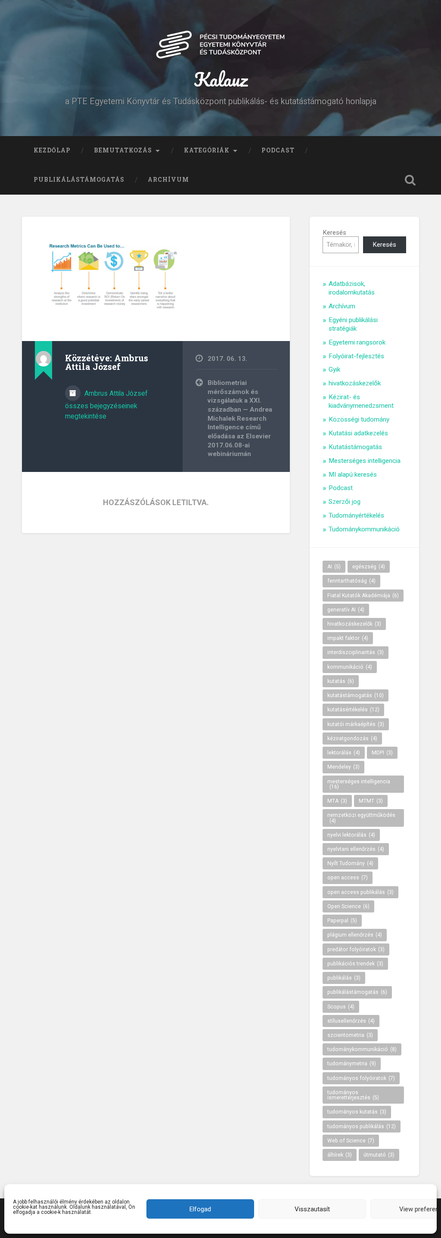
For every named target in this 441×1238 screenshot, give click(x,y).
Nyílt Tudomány (350, 863)
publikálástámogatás (357, 992)
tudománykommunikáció (362, 1049)
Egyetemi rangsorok (357, 342)
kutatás (340, 681)
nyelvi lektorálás (351, 835)
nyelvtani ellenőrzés (355, 849)
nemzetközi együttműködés (361, 817)
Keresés (334, 232)
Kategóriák (207, 150)
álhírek (339, 1155)
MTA (337, 801)
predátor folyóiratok (356, 949)
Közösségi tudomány (359, 419)
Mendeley (343, 767)
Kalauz (221, 79)
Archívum (168, 179)
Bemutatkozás (123, 150)
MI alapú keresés (353, 474)
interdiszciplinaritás (355, 652)
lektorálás (343, 753)
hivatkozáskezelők (355, 383)
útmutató (378, 1155)
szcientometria (350, 1035)
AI (334, 567)
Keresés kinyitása (410, 180)
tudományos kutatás (356, 1112)
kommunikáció (349, 667)
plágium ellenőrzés (354, 935)
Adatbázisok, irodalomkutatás (352, 288)
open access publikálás (360, 892)
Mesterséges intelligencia (365, 461)
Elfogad (200, 1209)
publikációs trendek (355, 964)
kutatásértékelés (353, 710)
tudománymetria (351, 1064)
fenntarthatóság (351, 581)
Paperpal (342, 921)
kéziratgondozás (352, 738)
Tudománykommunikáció (364, 529)
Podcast (278, 150)
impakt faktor (347, 638)
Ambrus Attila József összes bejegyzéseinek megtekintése (106, 404)
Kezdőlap (52, 150)
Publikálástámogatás (79, 179)
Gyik (334, 369)
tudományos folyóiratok (361, 1078)
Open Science (348, 906)
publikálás (343, 978)
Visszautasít (312, 1209)
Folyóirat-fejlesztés (356, 356)
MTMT (371, 801)
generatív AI (345, 610)
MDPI (382, 753)
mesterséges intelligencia (358, 784)
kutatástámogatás (355, 695)
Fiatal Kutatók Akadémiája (363, 596)
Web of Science (350, 1141)
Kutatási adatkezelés (358, 433)
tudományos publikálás (361, 1126)
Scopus (340, 1007)
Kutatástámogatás (355, 447)
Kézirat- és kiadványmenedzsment (361, 401)
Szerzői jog (344, 502)
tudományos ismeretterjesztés (353, 1095)
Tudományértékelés (356, 515)
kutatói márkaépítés (355, 724)
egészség (368, 567)
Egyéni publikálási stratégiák (353, 324)
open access (347, 878)
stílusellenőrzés (351, 1021)
